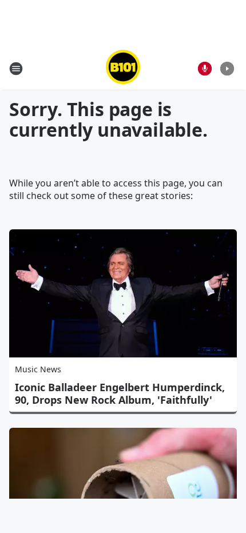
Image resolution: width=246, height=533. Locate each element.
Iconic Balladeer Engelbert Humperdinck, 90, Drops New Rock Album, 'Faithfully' (120, 393)
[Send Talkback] (205, 68)
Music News (38, 369)
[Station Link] (123, 68)
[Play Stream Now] (227, 68)
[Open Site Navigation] (16, 68)
